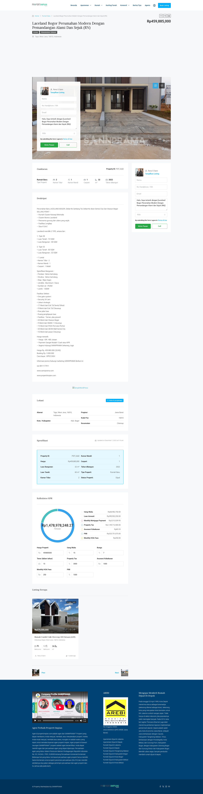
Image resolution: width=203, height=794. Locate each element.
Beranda (74, 5)
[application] (60, 707)
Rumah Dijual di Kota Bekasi (113, 763)
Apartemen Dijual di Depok (112, 742)
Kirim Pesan (49, 145)
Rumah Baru (46, 16)
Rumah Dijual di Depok (111, 748)
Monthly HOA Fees (44, 569)
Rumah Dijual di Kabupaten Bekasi (115, 760)
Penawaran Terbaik (48, 32)
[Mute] (81, 720)
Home (37, 16)
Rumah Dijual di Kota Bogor (113, 757)
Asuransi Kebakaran (105, 559)
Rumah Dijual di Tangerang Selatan (116, 751)
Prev (43, 673)
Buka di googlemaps (115, 400)
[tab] (155, 85)
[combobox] (58, 133)
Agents (147, 5)
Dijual (35, 32)
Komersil (123, 5)
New (74, 602)
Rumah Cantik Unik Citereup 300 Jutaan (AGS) (55, 637)
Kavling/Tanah (111, 5)
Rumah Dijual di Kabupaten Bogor (115, 754)
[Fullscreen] (85, 720)
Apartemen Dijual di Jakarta (113, 739)
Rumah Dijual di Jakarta (112, 745)
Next (117, 673)
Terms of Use (67, 139)
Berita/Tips (137, 5)
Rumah (97, 5)
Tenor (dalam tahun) (45, 559)
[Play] (35, 720)
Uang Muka (71, 548)
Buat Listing (164, 5)
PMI (68, 569)
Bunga (99, 548)
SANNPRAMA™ (70, 734)
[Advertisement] (101, 55)
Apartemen (84, 5)
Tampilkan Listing (57, 92)
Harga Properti (42, 548)
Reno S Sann (41, 656)
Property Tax (72, 559)
